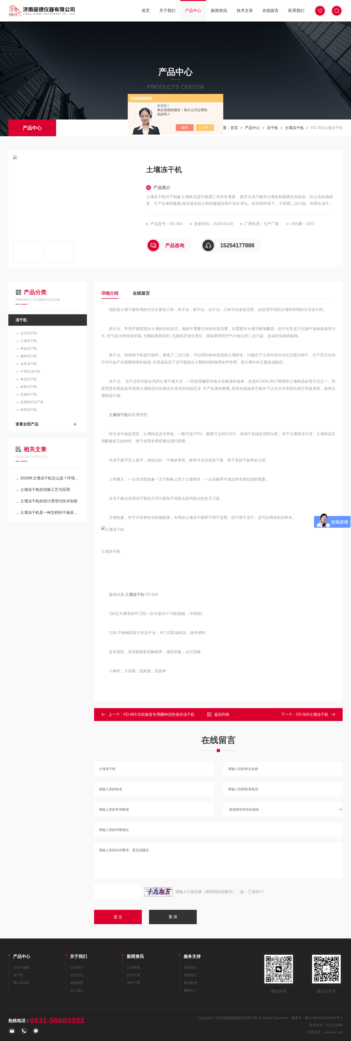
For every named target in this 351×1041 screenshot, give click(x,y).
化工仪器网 (334, 1025)
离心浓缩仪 (21, 983)
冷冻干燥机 (21, 967)
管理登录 (314, 1032)
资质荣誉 (76, 983)
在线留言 (270, 10)
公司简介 (76, 967)
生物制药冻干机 (32, 402)
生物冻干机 (28, 394)
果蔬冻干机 (28, 348)
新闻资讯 (219, 10)
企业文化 (76, 975)
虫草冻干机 (28, 364)
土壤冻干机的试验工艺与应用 (45, 490)
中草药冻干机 (30, 371)
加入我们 (76, 990)
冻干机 (272, 128)
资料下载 (133, 983)
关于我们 (167, 10)
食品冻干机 (28, 379)
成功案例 (190, 983)
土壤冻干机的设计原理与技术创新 (49, 501)
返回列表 (221, 714)
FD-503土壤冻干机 (312, 714)
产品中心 (193, 10)
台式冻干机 (28, 333)
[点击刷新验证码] (158, 892)
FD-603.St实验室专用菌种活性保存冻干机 (159, 714)
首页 (146, 10)
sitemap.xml (333, 1032)
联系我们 (296, 10)
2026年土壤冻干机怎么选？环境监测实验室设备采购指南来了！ (50, 478)
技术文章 (245, 10)
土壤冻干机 (294, 128)
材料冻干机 (28, 387)
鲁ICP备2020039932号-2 (324, 1018)
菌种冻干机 (28, 356)
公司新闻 (133, 967)
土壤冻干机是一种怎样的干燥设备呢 (50, 512)
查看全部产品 (27, 424)
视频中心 (190, 990)
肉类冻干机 (28, 410)
